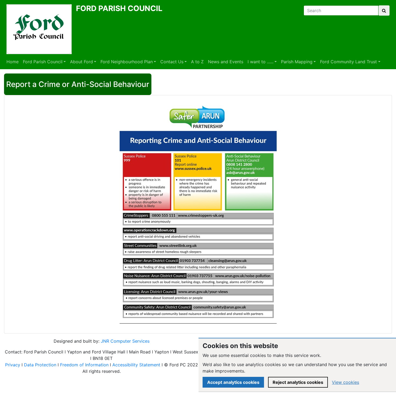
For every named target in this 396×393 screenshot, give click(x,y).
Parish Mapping (296, 61)
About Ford (81, 61)
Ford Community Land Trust (348, 61)
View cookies (345, 382)
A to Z (197, 61)
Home (12, 61)
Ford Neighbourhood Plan (126, 61)
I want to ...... (260, 61)
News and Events (225, 61)
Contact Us (171, 61)
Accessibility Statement (136, 364)
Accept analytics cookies (233, 382)
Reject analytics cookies (298, 382)
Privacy (12, 364)
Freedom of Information (84, 364)
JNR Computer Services (125, 341)
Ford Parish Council (42, 61)
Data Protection (40, 364)
